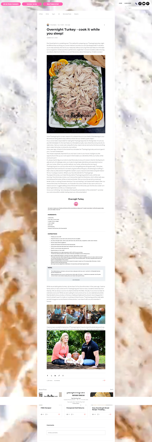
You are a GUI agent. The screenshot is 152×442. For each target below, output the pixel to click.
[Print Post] (63, 375)
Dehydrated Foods (67, 14)
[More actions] (104, 25)
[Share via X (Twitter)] (51, 375)
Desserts (76, 14)
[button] (127, 3)
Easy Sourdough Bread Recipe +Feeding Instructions (100, 409)
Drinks (47, 14)
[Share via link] (59, 375)
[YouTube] (144, 3)
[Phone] (136, 3)
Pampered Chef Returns (75, 408)
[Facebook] (140, 3)
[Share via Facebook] (47, 375)
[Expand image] (56, 314)
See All (111, 389)
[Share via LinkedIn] (55, 375)
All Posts (41, 14)
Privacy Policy (76, 403)
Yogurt (53, 14)
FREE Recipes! (46, 408)
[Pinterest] (147, 3)
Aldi (59, 14)
